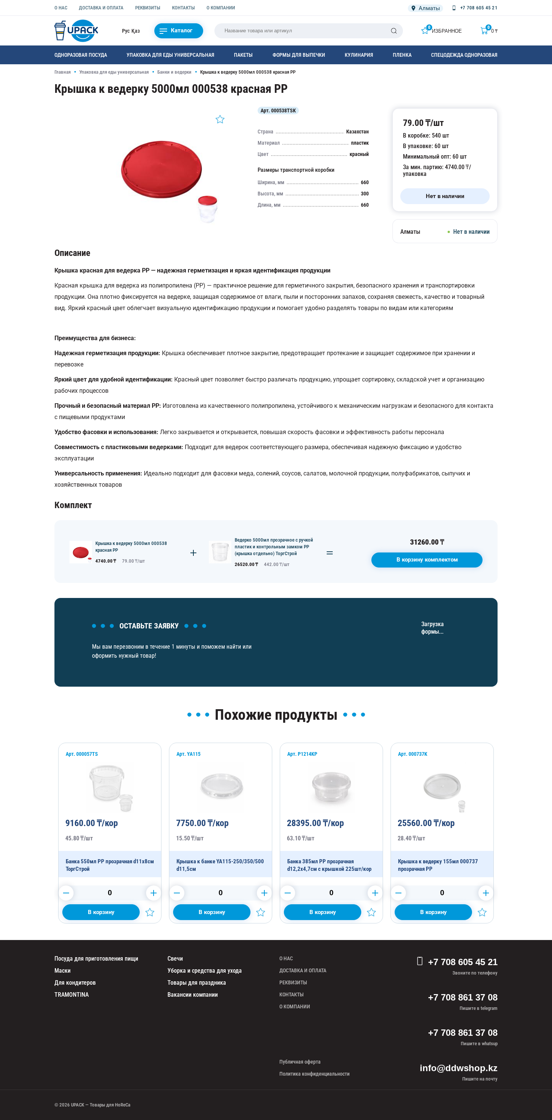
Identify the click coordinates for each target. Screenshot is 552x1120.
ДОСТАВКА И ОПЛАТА (101, 8)
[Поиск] (394, 30)
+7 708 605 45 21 (463, 962)
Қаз (135, 31)
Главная (62, 72)
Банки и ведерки (174, 72)
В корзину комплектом (427, 559)
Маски (62, 970)
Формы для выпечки (299, 55)
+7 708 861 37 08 (463, 997)
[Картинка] (161, 223)
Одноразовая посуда (80, 55)
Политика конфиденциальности (314, 1074)
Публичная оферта (300, 1062)
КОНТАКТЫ (183, 8)
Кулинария (359, 55)
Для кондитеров (75, 982)
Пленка (402, 55)
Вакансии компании (192, 994)
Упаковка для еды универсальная (170, 55)
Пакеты (243, 55)
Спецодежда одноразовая (464, 55)
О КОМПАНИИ (221, 8)
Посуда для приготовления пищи (96, 958)
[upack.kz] (77, 31)
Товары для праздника (196, 982)
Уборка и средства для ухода (204, 970)
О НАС (60, 8)
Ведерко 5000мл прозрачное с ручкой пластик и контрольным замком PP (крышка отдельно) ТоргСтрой (274, 546)
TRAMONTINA (71, 994)
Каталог (181, 30)
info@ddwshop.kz (459, 1068)
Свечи (175, 958)
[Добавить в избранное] (220, 119)
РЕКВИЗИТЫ (147, 8)
